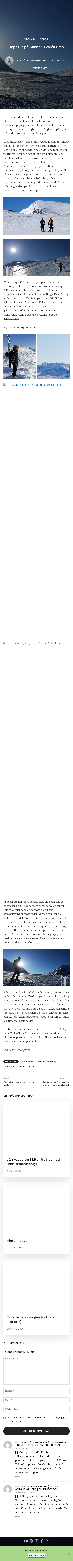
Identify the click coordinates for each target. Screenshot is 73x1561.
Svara (17, 1477)
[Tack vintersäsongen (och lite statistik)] (36, 1285)
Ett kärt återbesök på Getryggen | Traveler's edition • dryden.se (41, 1443)
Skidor (44, 39)
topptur (20, 1066)
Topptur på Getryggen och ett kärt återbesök (56, 1083)
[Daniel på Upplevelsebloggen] (10, 60)
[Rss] (47, 1541)
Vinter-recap (17, 1241)
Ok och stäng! (36, 1555)
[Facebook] (42, 1541)
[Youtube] (26, 1541)
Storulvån (9, 1066)
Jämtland (29, 39)
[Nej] (68, 1553)
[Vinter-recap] (36, 1208)
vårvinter (32, 1066)
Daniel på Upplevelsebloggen (31, 60)
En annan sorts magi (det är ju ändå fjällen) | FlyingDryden (39, 1488)
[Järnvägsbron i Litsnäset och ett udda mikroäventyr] (36, 1127)
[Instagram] (36, 1541)
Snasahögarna (27, 1061)
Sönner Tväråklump (47, 1061)
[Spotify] (31, 1541)
